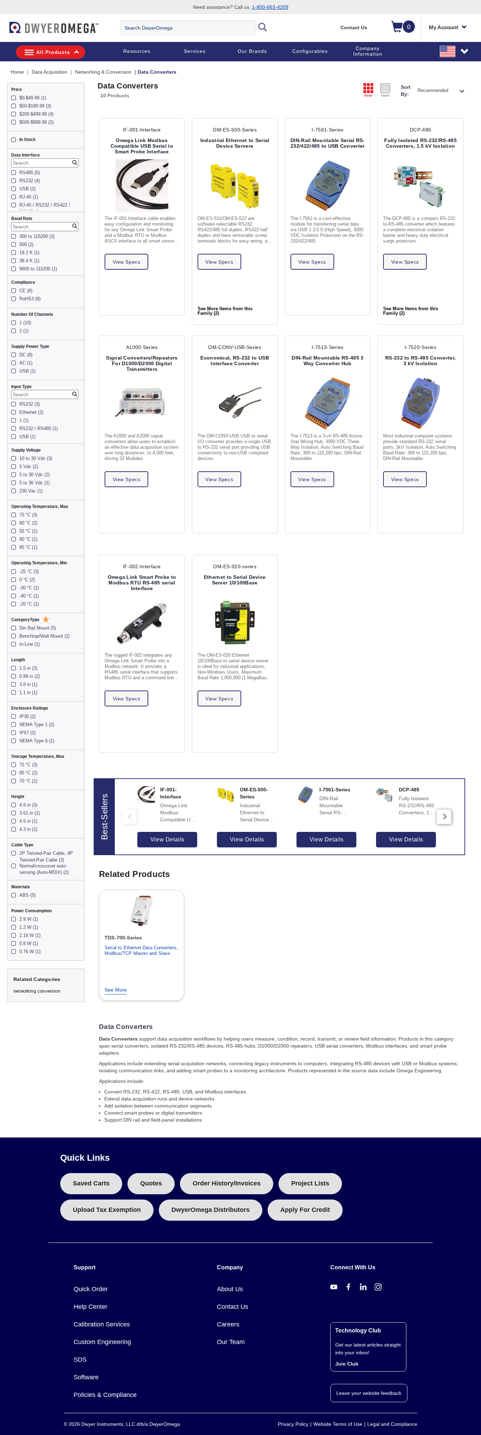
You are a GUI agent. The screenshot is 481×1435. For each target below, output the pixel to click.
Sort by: (406, 90)
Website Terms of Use (337, 1424)
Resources (136, 51)
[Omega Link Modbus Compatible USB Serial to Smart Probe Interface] (141, 185)
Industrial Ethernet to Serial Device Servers (234, 143)
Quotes (151, 1183)
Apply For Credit (305, 1209)
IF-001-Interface (142, 130)
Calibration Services (102, 1324)
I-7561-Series (327, 130)
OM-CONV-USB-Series (234, 347)
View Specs (126, 262)
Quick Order (91, 1289)
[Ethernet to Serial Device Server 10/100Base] (234, 622)
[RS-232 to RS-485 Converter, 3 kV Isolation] (420, 403)
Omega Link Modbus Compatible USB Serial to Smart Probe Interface (142, 145)
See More (116, 990)
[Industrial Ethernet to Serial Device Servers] (234, 185)
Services (195, 51)
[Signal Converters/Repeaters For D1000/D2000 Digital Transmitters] (141, 403)
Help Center (90, 1306)
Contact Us (354, 27)
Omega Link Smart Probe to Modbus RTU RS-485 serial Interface (142, 582)
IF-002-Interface (142, 566)
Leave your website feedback (368, 1393)
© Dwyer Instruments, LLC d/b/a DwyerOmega (122, 1424)
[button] (454, 51)
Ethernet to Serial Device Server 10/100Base (235, 579)
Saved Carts (91, 1183)
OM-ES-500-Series (235, 130)
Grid (368, 95)
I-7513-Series (327, 347)
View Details (167, 839)
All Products (53, 52)
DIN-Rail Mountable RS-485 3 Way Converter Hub (327, 360)
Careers (228, 1324)
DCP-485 (420, 130)
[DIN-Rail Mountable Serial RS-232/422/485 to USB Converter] (327, 185)
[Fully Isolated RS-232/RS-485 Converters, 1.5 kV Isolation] (420, 185)
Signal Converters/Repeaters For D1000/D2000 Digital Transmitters (141, 363)
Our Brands (252, 51)
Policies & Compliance (105, 1394)
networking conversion (36, 991)
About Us (230, 1289)
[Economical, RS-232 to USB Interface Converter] (234, 403)
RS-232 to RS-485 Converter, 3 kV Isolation (420, 360)
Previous (129, 816)
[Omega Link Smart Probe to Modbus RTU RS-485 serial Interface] (141, 622)
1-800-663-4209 (270, 7)
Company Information (367, 51)
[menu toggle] (30, 51)
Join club (346, 1364)
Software (86, 1377)
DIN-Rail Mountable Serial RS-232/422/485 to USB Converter (328, 143)
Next (444, 816)
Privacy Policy (293, 1424)
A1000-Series (142, 347)
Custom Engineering (102, 1341)
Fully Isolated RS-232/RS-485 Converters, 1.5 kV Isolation (420, 143)
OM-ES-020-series (234, 566)
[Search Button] (262, 28)
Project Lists (310, 1183)
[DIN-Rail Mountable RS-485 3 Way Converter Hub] (327, 403)
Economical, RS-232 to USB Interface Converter (234, 360)
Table (385, 95)
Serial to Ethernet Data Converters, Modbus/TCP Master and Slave (141, 950)
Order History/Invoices (227, 1183)
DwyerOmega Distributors (210, 1209)
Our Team (231, 1341)
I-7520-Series (420, 347)
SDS (80, 1359)
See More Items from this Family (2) (225, 311)
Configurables (310, 51)
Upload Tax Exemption (107, 1209)
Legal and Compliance (392, 1424)
